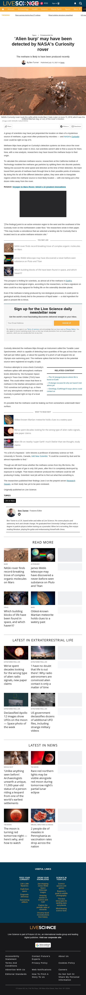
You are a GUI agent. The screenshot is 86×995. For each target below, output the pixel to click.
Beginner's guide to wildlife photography (61, 893)
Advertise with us (15, 970)
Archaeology (23, 9)
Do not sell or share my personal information (69, 977)
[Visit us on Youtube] (34, 3)
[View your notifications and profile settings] (75, 3)
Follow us (66, 126)
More (76, 9)
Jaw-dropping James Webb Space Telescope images (43, 888)
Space (67, 9)
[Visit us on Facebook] (22, 3)
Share (9, 126)
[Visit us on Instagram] (30, 3)
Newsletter (77, 126)
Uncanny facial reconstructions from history (43, 915)
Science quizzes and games (61, 886)
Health (35, 9)
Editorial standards (16, 974)
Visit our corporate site (50, 937)
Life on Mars (10, 501)
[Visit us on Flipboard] (38, 3)
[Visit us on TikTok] (41, 3)
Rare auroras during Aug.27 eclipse (27, 15)
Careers (63, 970)
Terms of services (33, 329)
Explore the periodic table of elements (43, 907)
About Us (64, 956)
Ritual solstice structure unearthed (60, 15)
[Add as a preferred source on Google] (43, 945)
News (62, 62)
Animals (11, 9)
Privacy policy (40, 963)
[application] (43, 204)
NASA (67, 136)
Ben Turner (34, 62)
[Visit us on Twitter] (26, 3)
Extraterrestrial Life (46, 35)
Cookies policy (67, 963)
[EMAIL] (20, 514)
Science (44, 9)
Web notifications (41, 970)
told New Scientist (39, 456)
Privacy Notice (71, 329)
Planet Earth (56, 9)
